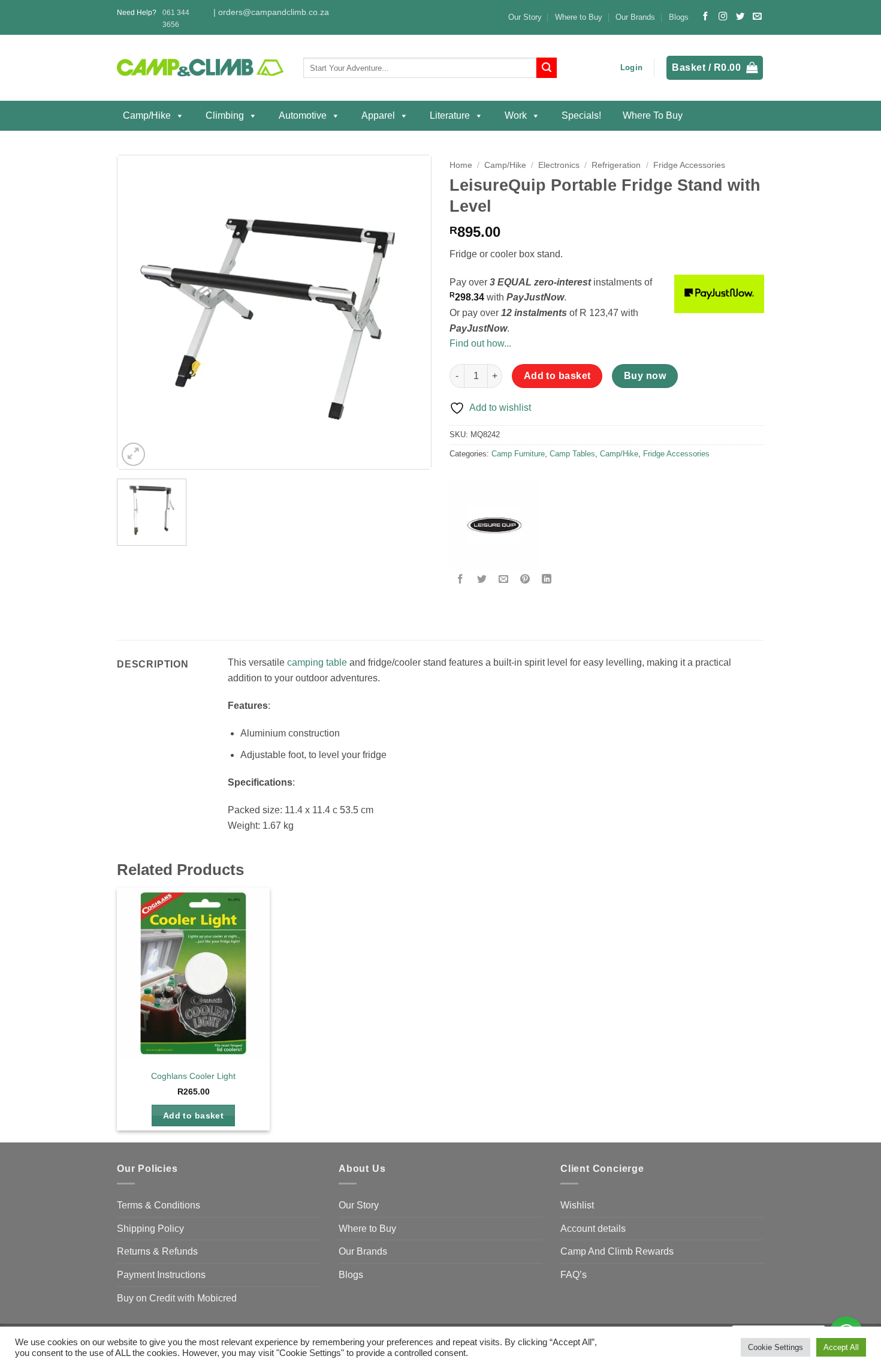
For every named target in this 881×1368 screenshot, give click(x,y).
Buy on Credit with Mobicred (177, 1298)
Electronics (559, 165)
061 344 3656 (175, 18)
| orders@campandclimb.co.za (271, 12)
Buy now (645, 376)
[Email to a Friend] (504, 580)
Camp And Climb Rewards (617, 1251)
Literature (450, 115)
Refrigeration (616, 165)
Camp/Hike (147, 115)
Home (460, 165)
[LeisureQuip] (494, 525)
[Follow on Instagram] (723, 17)
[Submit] (546, 68)
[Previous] (139, 312)
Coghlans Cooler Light (193, 1076)
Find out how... (480, 343)
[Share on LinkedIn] (547, 580)
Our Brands (635, 17)
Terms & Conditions (158, 1205)
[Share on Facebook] (460, 580)
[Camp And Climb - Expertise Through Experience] (201, 68)
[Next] (409, 312)
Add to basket (557, 376)
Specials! (581, 115)
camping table (317, 662)
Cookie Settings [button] (775, 1347)
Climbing (225, 115)
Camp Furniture (518, 453)
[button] (631, 68)
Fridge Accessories (689, 165)
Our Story (525, 17)
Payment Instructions (161, 1275)
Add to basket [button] (193, 1115)
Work (516, 115)
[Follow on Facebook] (705, 17)
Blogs (679, 17)
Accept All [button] (841, 1347)
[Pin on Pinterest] (525, 580)
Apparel (378, 115)
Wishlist (577, 1205)
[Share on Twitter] (482, 580)
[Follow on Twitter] (740, 17)
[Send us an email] (757, 17)
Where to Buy (578, 17)
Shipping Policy (150, 1228)
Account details (593, 1228)
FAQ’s (573, 1275)
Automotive (303, 115)
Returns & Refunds (157, 1251)
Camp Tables (572, 453)
